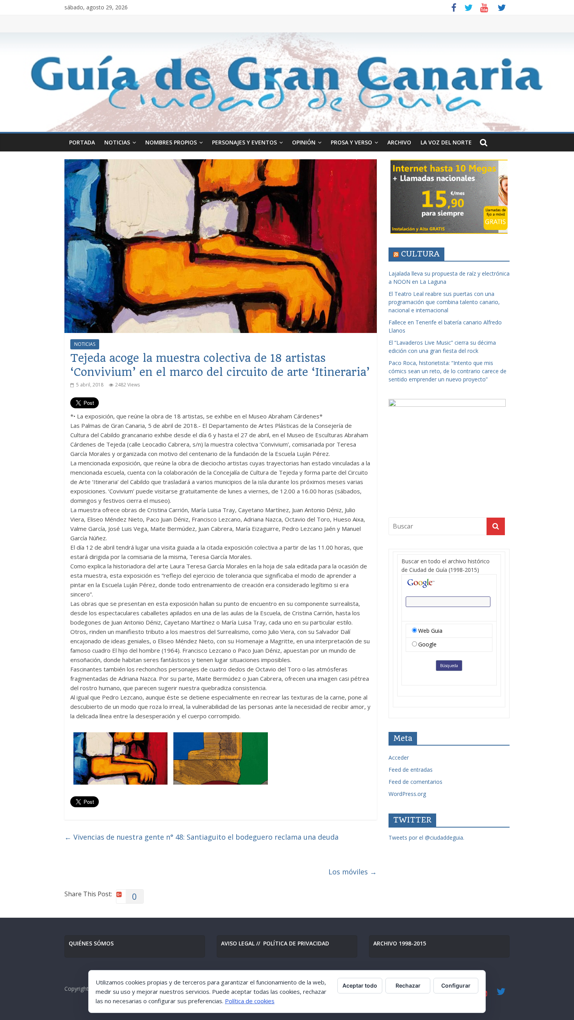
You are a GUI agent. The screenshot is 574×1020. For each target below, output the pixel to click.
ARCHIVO (399, 142)
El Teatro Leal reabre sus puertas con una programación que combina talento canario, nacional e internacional (444, 302)
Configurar (456, 985)
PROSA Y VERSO (351, 142)
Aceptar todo (359, 985)
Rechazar (408, 985)
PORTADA (82, 142)
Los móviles (352, 871)
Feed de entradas (411, 769)
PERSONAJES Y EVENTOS (244, 142)
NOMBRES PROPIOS (171, 142)
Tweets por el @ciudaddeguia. (426, 837)
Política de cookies (250, 1001)
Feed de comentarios (415, 781)
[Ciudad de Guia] (287, 82)
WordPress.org (407, 793)
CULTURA (420, 253)
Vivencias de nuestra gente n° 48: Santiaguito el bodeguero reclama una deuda (201, 837)
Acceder (399, 757)
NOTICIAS (117, 142)
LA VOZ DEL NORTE (446, 142)
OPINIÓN (304, 142)
